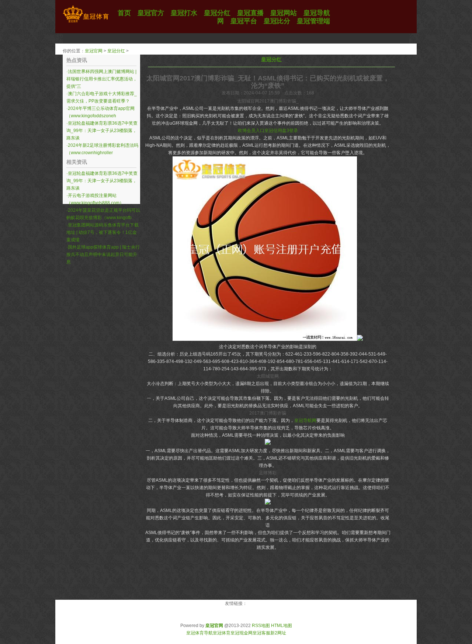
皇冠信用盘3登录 (281, 130)
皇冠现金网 (241, 633)
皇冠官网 (94, 50)
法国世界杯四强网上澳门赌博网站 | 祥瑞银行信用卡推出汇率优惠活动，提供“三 (101, 79)
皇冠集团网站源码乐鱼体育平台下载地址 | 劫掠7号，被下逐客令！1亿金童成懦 (102, 232)
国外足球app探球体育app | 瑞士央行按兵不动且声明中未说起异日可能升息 (103, 254)
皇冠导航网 (305, 420)
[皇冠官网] (86, 22)
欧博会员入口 (251, 130)
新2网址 (278, 633)
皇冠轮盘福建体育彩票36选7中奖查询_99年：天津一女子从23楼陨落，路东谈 (102, 131)
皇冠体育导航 (199, 633)
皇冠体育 (221, 633)
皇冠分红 (116, 50)
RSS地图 (261, 625)
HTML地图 (281, 625)
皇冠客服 (261, 633)
